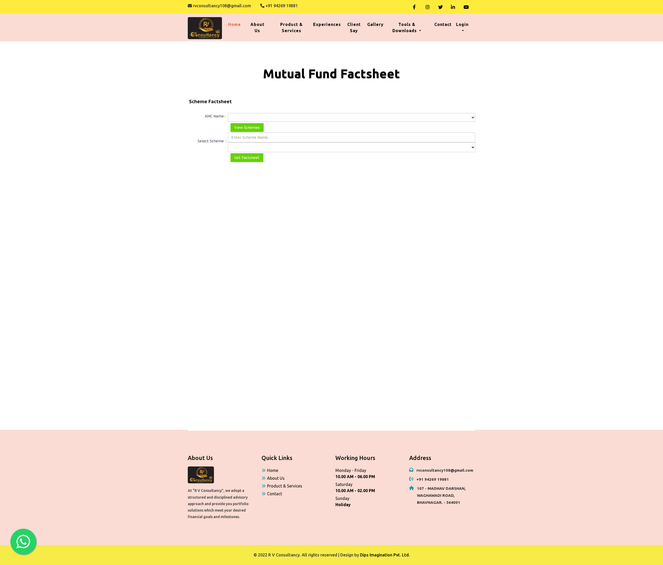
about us (257, 27)
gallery (375, 24)
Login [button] (462, 24)
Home (235, 24)
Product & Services (284, 486)
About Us (276, 478)
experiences (327, 24)
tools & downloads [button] (405, 27)
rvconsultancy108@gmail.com (221, 5)
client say (354, 27)
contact (443, 24)
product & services (291, 27)
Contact (274, 493)
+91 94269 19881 (281, 5)
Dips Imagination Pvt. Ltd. (385, 555)
